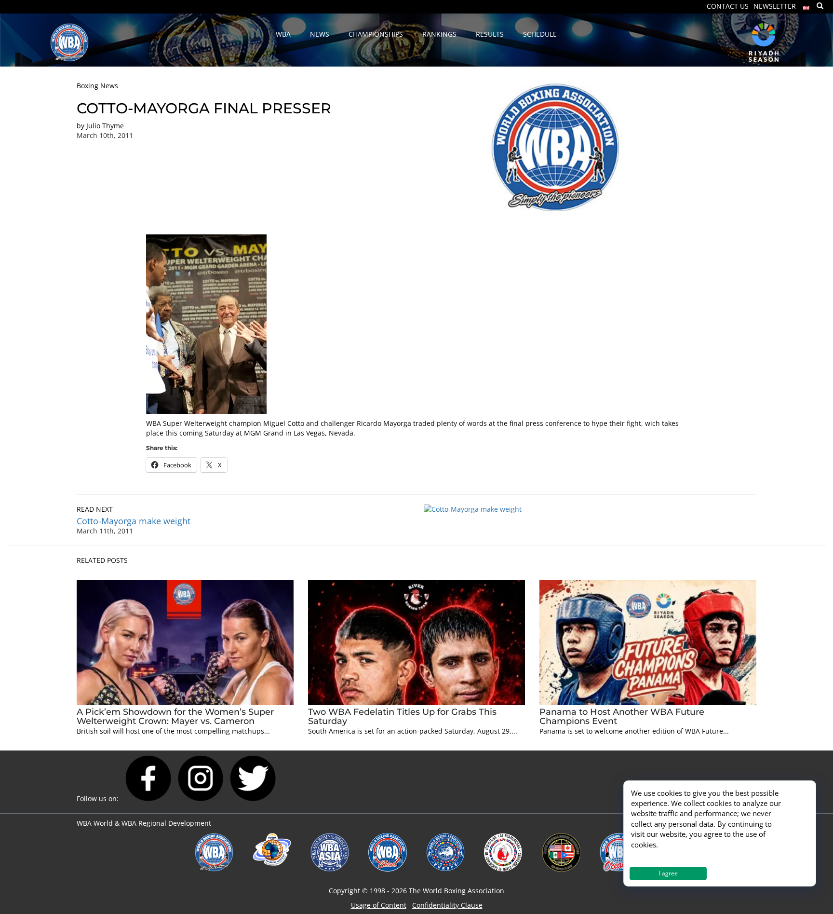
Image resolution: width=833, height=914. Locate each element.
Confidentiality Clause (447, 905)
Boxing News (97, 85)
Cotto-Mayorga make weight (133, 521)
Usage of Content (378, 905)
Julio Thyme (105, 125)
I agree (668, 873)
